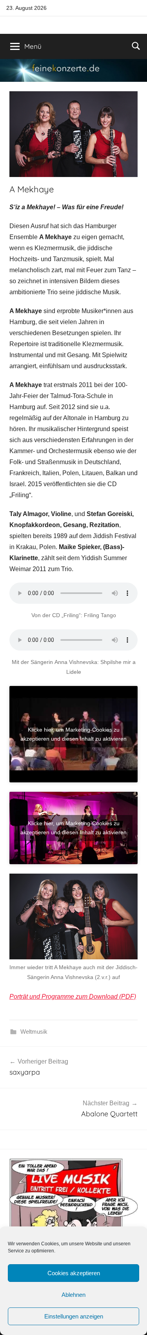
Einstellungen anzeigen (73, 1316)
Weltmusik (33, 1031)
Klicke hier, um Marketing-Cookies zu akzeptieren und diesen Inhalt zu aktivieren (73, 734)
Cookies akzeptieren (73, 1273)
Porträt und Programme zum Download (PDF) (72, 996)
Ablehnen (73, 1294)
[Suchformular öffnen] (136, 45)
